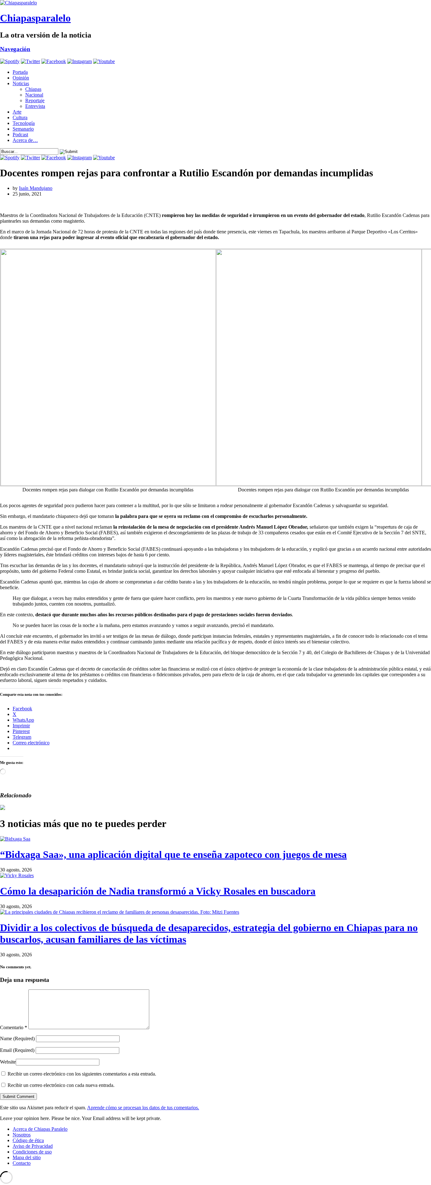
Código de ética (28, 1140)
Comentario (13, 1027)
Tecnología (24, 123)
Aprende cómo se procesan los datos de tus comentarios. (143, 1107)
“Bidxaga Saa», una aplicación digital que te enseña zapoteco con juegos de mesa (173, 854)
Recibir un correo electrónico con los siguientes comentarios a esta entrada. (82, 1073)
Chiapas (33, 89)
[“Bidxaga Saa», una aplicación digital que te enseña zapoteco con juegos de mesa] (15, 839)
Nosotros (22, 1134)
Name (17, 1038)
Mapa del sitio (27, 1157)
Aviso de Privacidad (33, 1146)
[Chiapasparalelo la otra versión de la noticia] (215, 3)
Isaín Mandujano (35, 188)
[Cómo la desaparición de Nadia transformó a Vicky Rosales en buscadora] (17, 875)
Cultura (20, 117)
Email (17, 1050)
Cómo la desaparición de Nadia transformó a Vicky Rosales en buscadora (158, 891)
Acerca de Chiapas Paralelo (40, 1129)
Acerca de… (25, 140)
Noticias (21, 83)
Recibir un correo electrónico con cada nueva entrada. (61, 1085)
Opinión (21, 77)
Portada (20, 72)
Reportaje (34, 100)
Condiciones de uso (32, 1151)
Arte (17, 111)
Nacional (34, 94)
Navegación (15, 49)
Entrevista (35, 106)
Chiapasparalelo (35, 18)
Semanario (23, 129)
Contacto (22, 1163)
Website (8, 1062)
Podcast (20, 134)
